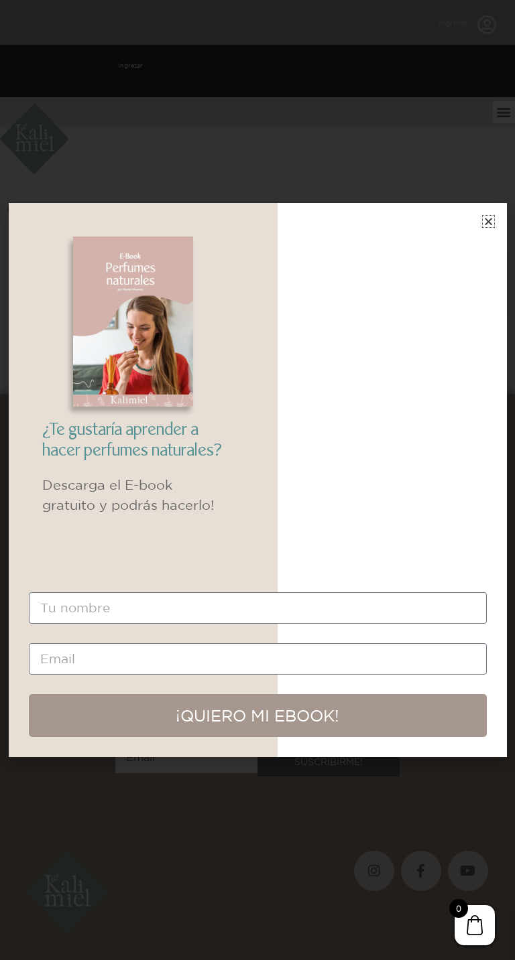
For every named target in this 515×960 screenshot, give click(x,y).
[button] (488, 221)
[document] (257, 480)
